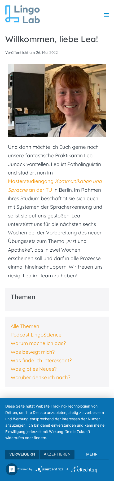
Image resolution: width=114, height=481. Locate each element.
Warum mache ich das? (38, 343)
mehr (92, 454)
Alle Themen (25, 326)
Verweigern (22, 454)
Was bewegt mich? (33, 352)
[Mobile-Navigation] (106, 15)
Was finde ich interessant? (41, 360)
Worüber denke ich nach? (40, 377)
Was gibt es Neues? (33, 369)
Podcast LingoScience (36, 334)
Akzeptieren (57, 454)
